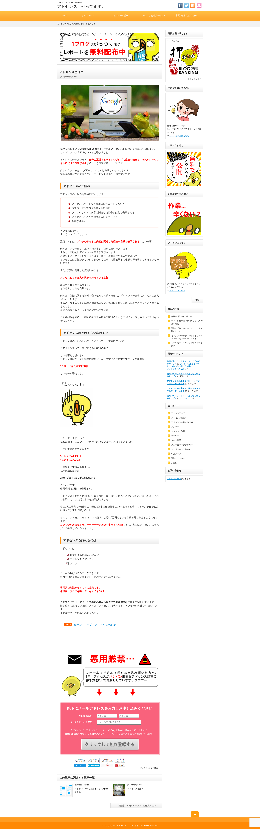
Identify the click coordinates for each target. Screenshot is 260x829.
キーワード (176, 436)
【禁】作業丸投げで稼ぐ (186, 15)
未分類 (174, 463)
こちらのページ (174, 478)
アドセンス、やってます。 (81, 6)
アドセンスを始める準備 (182, 422)
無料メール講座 (120, 15)
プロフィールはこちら (179, 136)
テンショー (185, 398)
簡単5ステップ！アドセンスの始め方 (96, 624)
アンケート (176, 427)
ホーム (64, 15)
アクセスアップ (178, 413)
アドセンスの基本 (71, 24)
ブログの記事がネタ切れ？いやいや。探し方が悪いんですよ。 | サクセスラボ (183, 366)
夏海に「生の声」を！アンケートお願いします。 (187, 329)
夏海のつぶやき (178, 458)
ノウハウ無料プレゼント (153, 15)
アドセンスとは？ (135, 789)
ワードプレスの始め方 (181, 449)
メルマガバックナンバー (182, 445)
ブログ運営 (176, 440)
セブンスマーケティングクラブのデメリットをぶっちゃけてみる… (187, 337)
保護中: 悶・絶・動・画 (181, 316)
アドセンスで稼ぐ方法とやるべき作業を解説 (187, 322)
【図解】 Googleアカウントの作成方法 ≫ (136, 805)
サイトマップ (88, 15)
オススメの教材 (178, 431)
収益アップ (176, 454)
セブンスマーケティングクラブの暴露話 (187, 344)
